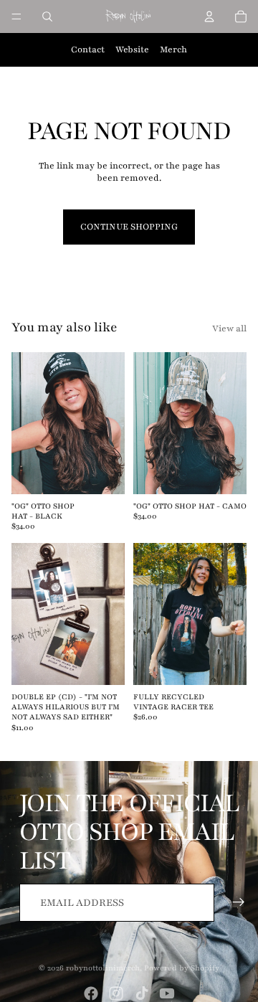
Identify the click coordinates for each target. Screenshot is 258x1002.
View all (229, 328)
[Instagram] (116, 993)
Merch (173, 49)
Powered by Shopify (181, 968)
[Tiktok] (141, 993)
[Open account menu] (209, 16)
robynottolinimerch (103, 968)
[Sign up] (239, 903)
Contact (88, 49)
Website (132, 49)
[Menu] (16, 16)
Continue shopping (129, 226)
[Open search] (47, 16)
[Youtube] (167, 993)
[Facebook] (91, 993)
